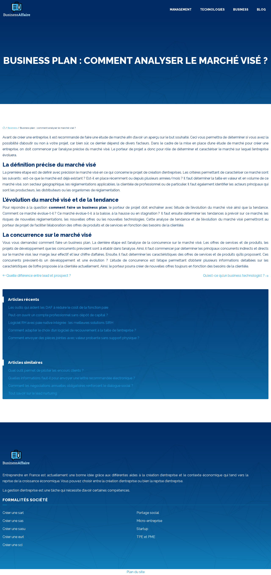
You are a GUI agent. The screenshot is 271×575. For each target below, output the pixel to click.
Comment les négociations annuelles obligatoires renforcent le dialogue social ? (70, 386)
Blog (261, 9)
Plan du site (136, 572)
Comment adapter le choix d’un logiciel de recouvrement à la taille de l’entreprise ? (72, 330)
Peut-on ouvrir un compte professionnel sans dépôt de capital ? (58, 315)
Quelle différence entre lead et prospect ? (38, 276)
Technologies (212, 9)
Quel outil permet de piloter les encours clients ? (46, 370)
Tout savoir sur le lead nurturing (32, 393)
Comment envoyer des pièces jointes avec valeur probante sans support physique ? (73, 338)
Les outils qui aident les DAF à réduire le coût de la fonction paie (58, 307)
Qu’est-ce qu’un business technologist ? (234, 276)
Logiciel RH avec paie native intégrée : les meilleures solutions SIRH (60, 323)
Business (240, 9)
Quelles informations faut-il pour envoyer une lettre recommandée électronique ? (71, 378)
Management (181, 9)
